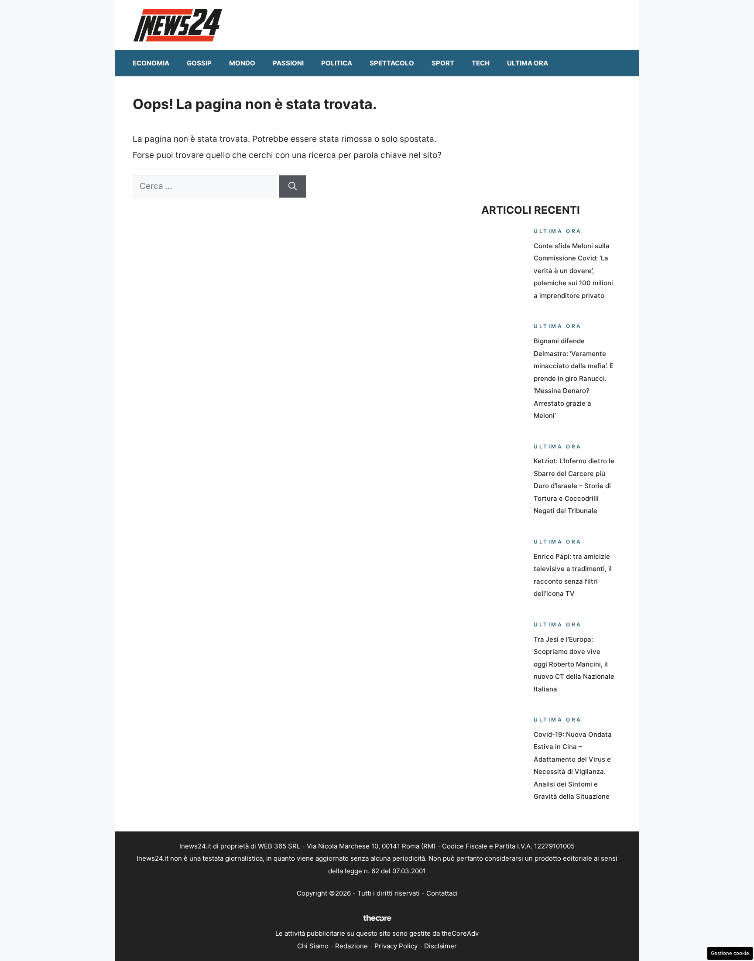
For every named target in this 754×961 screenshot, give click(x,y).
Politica (336, 63)
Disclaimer (440, 946)
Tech (481, 63)
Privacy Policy (396, 946)
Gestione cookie (730, 953)
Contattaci (442, 893)
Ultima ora (527, 63)
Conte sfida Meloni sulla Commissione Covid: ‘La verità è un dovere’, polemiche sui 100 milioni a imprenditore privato (573, 271)
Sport (443, 63)
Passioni (288, 63)
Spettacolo (392, 63)
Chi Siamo (313, 946)
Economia (151, 63)
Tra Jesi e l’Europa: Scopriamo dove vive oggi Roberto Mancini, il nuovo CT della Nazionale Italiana (574, 664)
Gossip (199, 63)
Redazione (351, 946)
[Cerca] (292, 186)
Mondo (242, 63)
